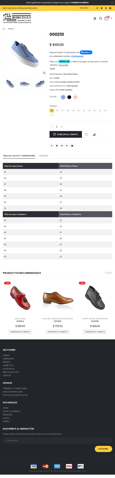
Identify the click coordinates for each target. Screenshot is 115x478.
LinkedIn (62, 145)
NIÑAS (23, 318)
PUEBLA (6, 421)
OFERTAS (7, 375)
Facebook (52, 145)
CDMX (5, 408)
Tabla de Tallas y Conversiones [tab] (19, 156)
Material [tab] (43, 156)
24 (94, 110)
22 (84, 110)
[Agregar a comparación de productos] (94, 134)
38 (68, 110)
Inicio (4, 29)
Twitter (57, 145)
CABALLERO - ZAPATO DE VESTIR (53, 318)
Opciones (84, 8)
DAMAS (63, 82)
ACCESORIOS (8, 369)
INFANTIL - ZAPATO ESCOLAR (98, 318)
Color (53, 96)
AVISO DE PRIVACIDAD (13, 392)
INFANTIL (18, 318)
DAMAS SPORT (73, 82)
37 (62, 110)
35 (52, 110)
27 (52, 115)
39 (73, 110)
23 (89, 110)
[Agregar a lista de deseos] (86, 134)
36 (57, 110)
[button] (106, 273)
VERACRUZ (7, 415)
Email (72, 145)
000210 (57, 34)
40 (78, 110)
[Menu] (95, 18)
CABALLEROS (68, 318)
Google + (67, 145)
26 (105, 110)
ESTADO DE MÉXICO (12, 411)
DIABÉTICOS (8, 365)
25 (100, 110)
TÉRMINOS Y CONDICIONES (15, 388)
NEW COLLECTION (11, 372)
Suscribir (103, 449)
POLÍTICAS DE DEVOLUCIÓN (15, 395)
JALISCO (6, 418)
